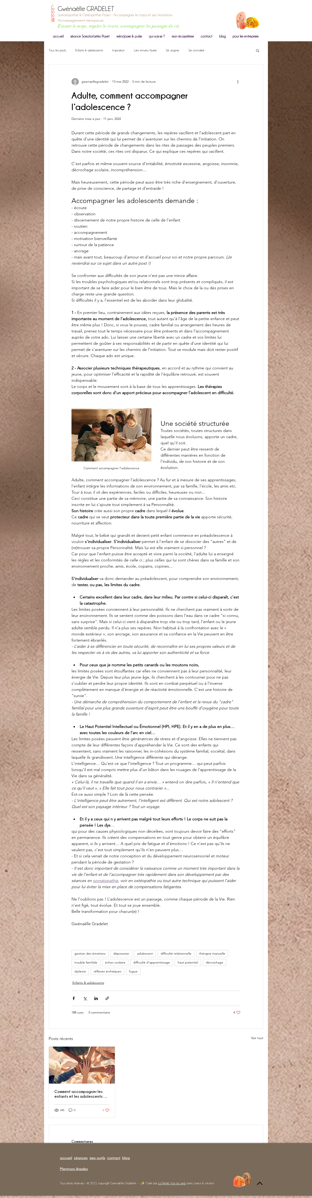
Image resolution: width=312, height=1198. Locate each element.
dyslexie (80, 971)
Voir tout (257, 1038)
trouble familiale (85, 962)
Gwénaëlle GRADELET (86, 8)
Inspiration (118, 50)
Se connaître (196, 50)
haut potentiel (188, 962)
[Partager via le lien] (107, 998)
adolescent (145, 953)
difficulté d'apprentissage (151, 962)
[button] (257, 50)
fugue (133, 971)
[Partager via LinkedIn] (96, 998)
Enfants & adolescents (89, 50)
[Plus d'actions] (238, 81)
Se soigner (172, 50)
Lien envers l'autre (145, 50)
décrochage (214, 962)
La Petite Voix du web (172, 1183)
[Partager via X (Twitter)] (85, 998)
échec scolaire (115, 962)
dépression (121, 953)
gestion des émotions (90, 953)
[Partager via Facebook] (73, 998)
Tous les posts (57, 50)
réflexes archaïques (107, 971)
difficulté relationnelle (176, 953)
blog (126, 1158)
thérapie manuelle (212, 953)
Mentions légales (74, 1169)
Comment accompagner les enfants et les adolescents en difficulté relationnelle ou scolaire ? (81, 1094)
